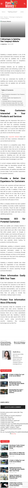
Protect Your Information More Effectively (12, 104)
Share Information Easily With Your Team (12, 103)
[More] (18, 49)
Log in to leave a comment (13, 407)
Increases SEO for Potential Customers (12, 101)
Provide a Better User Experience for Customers (11, 98)
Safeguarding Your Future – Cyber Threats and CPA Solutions (16, 391)
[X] (5, 333)
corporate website (14, 136)
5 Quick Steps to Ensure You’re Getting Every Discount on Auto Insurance (17, 484)
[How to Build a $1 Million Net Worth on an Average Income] (4, 455)
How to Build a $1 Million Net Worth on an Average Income (17, 453)
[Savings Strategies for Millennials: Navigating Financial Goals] (4, 477)
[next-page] (4, 397)
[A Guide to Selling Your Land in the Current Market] (4, 376)
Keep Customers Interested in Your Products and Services (13, 95)
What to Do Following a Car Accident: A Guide (19, 343)
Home (1, 17)
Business (6, 17)
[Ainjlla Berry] (6, 358)
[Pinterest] (9, 333)
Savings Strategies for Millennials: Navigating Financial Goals (15, 477)
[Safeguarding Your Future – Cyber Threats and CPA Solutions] (4, 391)
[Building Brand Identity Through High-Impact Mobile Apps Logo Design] (4, 384)
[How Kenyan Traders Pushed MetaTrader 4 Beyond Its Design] (4, 447)
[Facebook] (2, 333)
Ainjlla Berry (4, 44)
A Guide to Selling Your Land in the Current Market (16, 375)
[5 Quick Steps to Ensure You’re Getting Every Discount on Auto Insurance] (4, 485)
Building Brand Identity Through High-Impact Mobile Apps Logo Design (16, 383)
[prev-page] (1, 397)
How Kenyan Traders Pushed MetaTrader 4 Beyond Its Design (16, 447)
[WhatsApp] (12, 333)
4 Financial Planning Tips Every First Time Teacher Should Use (5, 344)
